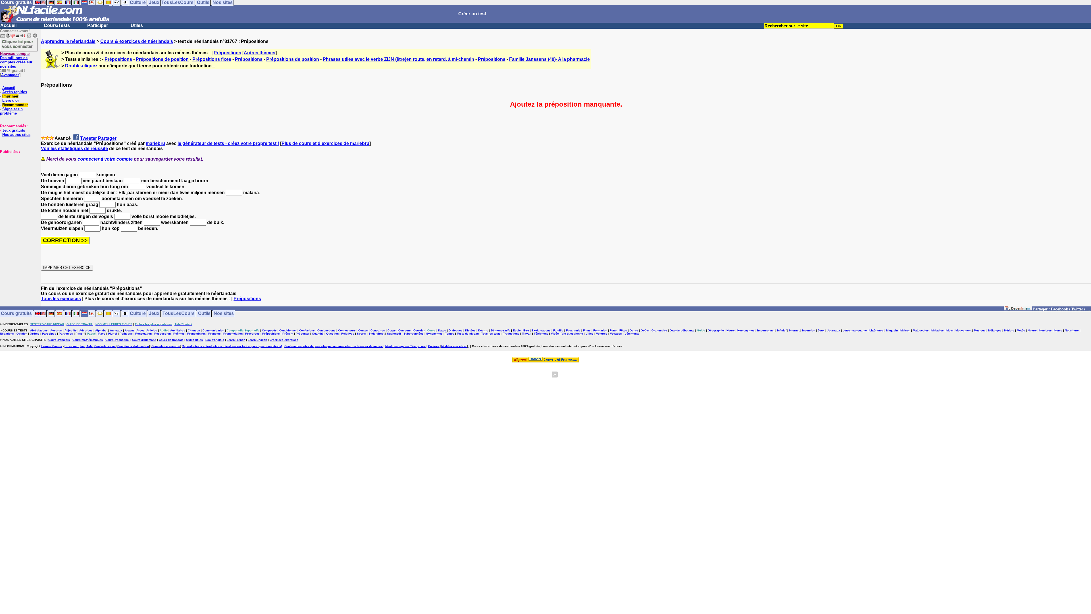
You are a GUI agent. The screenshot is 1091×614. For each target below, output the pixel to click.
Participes (49, 333)
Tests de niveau (468, 333)
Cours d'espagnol (117, 339)
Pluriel (112, 333)
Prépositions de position (162, 59)
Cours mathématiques (87, 339)
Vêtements (631, 333)
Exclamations (541, 330)
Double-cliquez (81, 65)
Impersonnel (765, 330)
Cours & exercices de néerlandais (136, 41)
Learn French (236, 339)
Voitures (601, 333)
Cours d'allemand (144, 339)
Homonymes (746, 330)
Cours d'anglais (59, 339)
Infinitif (781, 330)
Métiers (1009, 330)
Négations (7, 333)
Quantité (318, 333)
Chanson (194, 330)
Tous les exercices (61, 298)
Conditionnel (288, 330)
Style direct (376, 333)
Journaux (833, 330)
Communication (213, 330)
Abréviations (39, 330)
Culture (138, 313)
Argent (129, 330)
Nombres (1045, 330)
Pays (101, 333)
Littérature (876, 330)
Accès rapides (14, 92)
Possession (162, 333)
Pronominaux (196, 333)
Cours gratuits (16, 313)
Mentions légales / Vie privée (405, 346)
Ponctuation (143, 333)
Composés (269, 330)
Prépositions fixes (211, 59)
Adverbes (86, 330)
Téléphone (541, 333)
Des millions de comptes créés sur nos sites (16, 60)
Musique (980, 330)
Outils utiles (194, 339)
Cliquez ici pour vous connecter (17, 44)
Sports (361, 333)
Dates (442, 330)
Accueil (8, 25)
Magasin (892, 330)
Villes (590, 333)
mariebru (155, 143)
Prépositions (227, 52)
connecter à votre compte (105, 159)
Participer (97, 25)
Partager (107, 138)
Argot (140, 330)
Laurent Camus (51, 346)
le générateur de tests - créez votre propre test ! (228, 143)
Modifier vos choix (454, 346)
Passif (80, 333)
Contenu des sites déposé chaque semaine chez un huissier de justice (333, 346)
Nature (1032, 330)
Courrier (419, 330)
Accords (56, 330)
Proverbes (252, 333)
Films (587, 330)
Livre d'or (10, 100)
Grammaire (659, 330)
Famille (558, 330)
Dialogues (456, 330)
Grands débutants (682, 330)
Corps (392, 330)
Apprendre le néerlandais (68, 41)
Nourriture (1072, 330)
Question (332, 333)
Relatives (347, 333)
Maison (905, 330)
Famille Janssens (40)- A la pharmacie (549, 59)
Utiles (137, 25)
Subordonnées (413, 333)
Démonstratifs (500, 330)
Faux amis (573, 330)
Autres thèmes (259, 52)
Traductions (511, 333)
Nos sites (224, 313)
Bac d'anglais (214, 339)
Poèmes (179, 333)
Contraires (377, 330)
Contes (363, 330)
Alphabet (101, 330)
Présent (287, 333)
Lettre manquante (855, 330)
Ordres (34, 333)
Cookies (434, 346)
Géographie (716, 330)
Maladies (937, 330)
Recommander (15, 105)
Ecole (517, 330)
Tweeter (88, 138)
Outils (204, 313)
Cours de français (171, 339)
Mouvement (963, 330)
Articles (151, 330)
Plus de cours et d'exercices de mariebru (325, 143)
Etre (526, 330)
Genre (634, 330)
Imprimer (10, 96)
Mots (949, 330)
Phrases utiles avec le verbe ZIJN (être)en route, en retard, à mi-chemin (398, 59)
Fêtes (623, 330)
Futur (613, 330)
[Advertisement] (17, 182)
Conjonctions (326, 330)
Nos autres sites (16, 134)
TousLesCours (179, 313)
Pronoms (214, 333)
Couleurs (404, 330)
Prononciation (233, 333)
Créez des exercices (284, 339)
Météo (1021, 330)
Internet (794, 330)
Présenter (302, 333)
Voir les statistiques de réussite (74, 148)
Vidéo (555, 333)
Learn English (257, 339)
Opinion (21, 333)
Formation (600, 330)
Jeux (154, 313)
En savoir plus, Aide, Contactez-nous (90, 346)
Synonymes (434, 333)
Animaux (116, 330)
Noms (1058, 330)
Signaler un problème (11, 111)
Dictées (470, 330)
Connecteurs (347, 330)
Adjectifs (70, 330)
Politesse (126, 333)
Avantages (10, 75)
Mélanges (995, 330)
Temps (449, 333)
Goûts (645, 330)
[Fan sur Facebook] (1018, 309)
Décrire (483, 330)
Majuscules (921, 330)
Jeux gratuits (13, 130)
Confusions (307, 330)
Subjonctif (394, 333)
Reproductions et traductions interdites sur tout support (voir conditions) (232, 346)
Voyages (616, 333)
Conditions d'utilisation (133, 346)
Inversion (808, 330)
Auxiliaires (177, 330)
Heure (730, 330)
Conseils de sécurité (165, 346)
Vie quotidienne (572, 333)
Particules (66, 333)
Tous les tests (491, 333)
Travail (526, 333)
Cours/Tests (57, 25)
